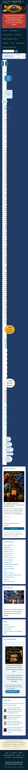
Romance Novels (8, 444)
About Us (6, 625)
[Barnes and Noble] (6, 363)
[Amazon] (6, 350)
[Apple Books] (6, 354)
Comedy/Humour (8, 553)
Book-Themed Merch (10, 39)
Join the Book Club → (12, 691)
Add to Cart (8, 78)
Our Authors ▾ (7, 35)
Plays (5, 570)
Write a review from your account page (7, 419)
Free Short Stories (9, 558)
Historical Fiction (8, 560)
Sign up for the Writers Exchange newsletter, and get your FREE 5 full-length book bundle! (14, 20)
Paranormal (9, 454)
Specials (5, 43)
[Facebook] (16, 1)
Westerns (6, 579)
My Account (20, 43)
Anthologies (7, 547)
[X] (13, 1)
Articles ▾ (18, 35)
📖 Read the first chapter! (10, 329)
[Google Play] (6, 359)
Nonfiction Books (8, 566)
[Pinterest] (20, 1)
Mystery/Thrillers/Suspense (11, 564)
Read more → (19, 513)
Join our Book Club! (9, 47)
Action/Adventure (8, 545)
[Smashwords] (6, 376)
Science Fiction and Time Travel (12, 575)
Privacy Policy (7, 629)
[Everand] (6, 371)
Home (5, 30)
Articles (21, 753)
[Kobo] (6, 367)
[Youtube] (14, 1)
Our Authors (13, 753)
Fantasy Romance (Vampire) (8, 459)
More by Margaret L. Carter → (8, 94)
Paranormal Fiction (9, 449)
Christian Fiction (8, 551)
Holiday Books (8, 562)
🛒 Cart (20, 3)
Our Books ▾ (14, 30)
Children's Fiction (8, 549)
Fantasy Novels (4, 101)
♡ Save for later (7, 85)
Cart (12, 43)
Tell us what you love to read (11, 524)
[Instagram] (18, 1)
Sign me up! (14, 528)
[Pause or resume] (24, 56)
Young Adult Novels (9, 581)
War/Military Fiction (9, 577)
